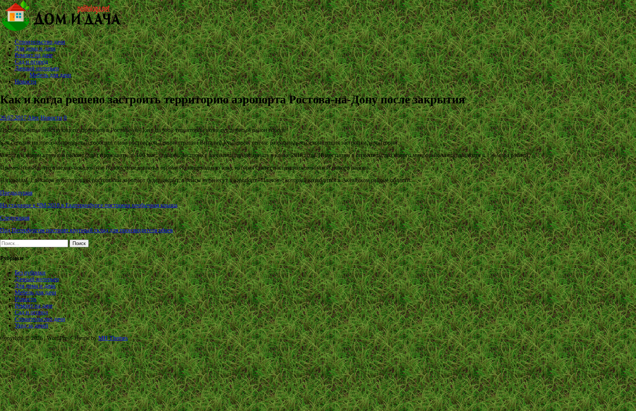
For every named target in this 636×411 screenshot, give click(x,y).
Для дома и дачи (35, 48)
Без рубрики (30, 272)
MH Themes (113, 338)
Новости (25, 81)
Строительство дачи (40, 42)
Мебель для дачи (50, 75)
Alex (33, 117)
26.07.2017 (13, 117)
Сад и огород (31, 62)
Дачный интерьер (37, 68)
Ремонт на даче (34, 55)
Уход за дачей (31, 325)
